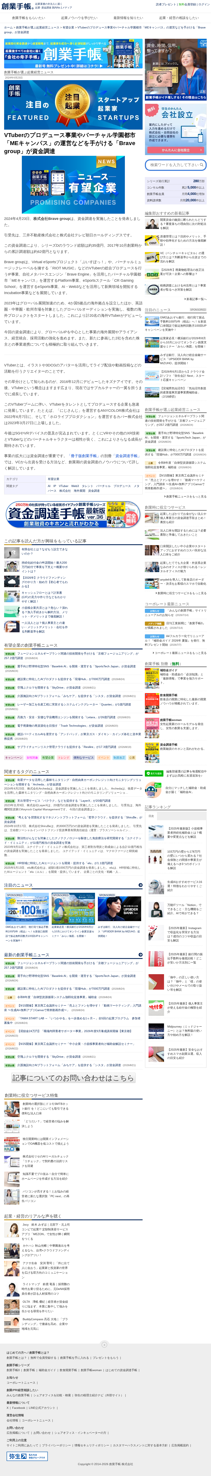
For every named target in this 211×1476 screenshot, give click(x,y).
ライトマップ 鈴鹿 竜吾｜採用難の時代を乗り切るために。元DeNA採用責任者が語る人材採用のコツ (46, 1288)
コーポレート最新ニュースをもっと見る (181, 653)
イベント (103, 757)
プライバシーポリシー (56, 1445)
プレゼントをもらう (106, 1357)
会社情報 (12, 1420)
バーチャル (103, 486)
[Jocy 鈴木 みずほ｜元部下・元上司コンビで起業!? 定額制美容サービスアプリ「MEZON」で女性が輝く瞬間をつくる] (12, 1230)
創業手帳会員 (155, 194)
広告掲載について (18, 1432)
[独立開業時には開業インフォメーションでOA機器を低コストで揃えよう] (12, 1144)
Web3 (75, 486)
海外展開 (79, 490)
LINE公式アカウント (42, 1407)
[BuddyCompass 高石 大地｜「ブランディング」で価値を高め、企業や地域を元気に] (12, 1324)
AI (49, 486)
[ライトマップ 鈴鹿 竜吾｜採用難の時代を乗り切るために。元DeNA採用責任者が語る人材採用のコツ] (12, 1289)
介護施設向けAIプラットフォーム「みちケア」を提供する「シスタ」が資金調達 (69, 696)
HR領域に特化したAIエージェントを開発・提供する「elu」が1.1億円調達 (65, 863)
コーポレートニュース (21, 1382)
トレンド (63, 757)
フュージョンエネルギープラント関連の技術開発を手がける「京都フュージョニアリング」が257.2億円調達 (175, 420)
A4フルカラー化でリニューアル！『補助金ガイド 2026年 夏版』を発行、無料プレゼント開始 (175, 640)
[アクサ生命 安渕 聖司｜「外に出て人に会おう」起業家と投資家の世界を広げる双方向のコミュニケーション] (12, 1268)
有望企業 (68, 27)
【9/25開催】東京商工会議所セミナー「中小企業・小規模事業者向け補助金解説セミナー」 (76, 1043)
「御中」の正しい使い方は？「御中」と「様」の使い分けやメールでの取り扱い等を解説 (184, 983)
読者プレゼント (166, 4)
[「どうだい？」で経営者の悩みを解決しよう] (12, 1127)
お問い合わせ (42, 1432)
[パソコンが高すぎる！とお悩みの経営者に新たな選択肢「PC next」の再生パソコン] (12, 1197)
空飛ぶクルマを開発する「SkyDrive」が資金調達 (49, 687)
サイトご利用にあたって (22, 1445)
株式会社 (65, 490)
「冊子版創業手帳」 (84, 456)
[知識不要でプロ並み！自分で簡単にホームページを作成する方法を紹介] (12, 1179)
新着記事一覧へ (196, 299)
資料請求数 (154, 200)
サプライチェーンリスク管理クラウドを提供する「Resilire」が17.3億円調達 (66, 747)
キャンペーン (13, 757)
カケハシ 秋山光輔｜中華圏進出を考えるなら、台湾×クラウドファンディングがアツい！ (46, 1250)
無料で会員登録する (43, 1357)
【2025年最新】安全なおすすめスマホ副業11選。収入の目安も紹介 (185, 1053)
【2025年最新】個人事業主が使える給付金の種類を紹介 (185, 1007)
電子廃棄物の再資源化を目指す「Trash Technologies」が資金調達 (60, 725)
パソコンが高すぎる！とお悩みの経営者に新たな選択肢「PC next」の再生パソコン (45, 1196)
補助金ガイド (47, 1370)
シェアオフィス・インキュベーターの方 (80, 1432)
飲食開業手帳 (68, 1370)
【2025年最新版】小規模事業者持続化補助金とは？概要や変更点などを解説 (185, 832)
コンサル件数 (155, 187)
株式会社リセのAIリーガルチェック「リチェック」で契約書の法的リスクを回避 (45, 1161)
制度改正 (119, 757)
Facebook (18, 1407)
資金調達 (94, 490)
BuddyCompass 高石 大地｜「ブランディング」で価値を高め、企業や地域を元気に (45, 1324)
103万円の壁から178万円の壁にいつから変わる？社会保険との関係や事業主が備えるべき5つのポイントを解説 (184, 860)
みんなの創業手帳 (18, 1395)
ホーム (8, 27)
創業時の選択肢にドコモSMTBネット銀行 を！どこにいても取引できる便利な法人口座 (45, 1108)
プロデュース (122, 486)
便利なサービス (84, 757)
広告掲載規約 (180, 1445)
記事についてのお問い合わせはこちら (73, 1078)
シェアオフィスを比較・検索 (52, 1395)
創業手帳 (29, 1370)
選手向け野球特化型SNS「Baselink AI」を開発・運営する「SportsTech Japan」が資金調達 (76, 666)
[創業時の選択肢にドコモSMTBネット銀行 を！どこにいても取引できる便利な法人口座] (12, 1109)
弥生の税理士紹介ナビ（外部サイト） (99, 1395)
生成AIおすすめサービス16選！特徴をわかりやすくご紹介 (184, 886)
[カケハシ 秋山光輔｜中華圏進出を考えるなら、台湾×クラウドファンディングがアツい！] (12, 1251)
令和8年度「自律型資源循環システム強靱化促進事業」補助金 (57, 997)
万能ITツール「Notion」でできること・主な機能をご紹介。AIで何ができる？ (184, 909)
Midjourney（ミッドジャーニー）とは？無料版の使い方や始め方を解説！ (184, 1030)
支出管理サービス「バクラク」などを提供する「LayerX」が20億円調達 (64, 800)
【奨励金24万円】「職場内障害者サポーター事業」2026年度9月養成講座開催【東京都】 (75, 1031)
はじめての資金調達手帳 (121, 1370)
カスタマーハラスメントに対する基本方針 (140, 1445)
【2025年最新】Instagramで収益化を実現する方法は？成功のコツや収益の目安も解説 (184, 934)
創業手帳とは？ (17, 1357)
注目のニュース (18, 885)
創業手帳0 (13, 1370)
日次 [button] (151, 816)
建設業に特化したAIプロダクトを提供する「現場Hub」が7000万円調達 (63, 679)
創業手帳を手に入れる (74, 1357)
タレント (87, 486)
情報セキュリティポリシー (92, 1445)
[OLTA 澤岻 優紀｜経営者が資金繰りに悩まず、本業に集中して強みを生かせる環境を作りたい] (12, 1307)
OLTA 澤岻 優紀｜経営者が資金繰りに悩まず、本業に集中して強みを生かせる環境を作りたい (45, 1306)
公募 (132, 757)
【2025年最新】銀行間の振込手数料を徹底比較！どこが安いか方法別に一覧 (185, 958)
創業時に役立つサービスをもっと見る (182, 593)
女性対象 (32, 757)
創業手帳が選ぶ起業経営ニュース (37, 27)
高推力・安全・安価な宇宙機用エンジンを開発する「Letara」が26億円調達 (66, 717)
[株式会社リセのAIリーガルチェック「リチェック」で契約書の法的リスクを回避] (12, 1162)
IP (54, 486)
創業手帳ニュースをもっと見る (186, 496)
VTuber (63, 486)
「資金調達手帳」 (126, 456)
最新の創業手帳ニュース (26, 955)
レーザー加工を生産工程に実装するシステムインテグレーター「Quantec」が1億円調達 (74, 704)
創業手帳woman (91, 1370)
